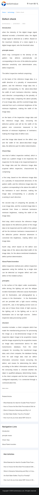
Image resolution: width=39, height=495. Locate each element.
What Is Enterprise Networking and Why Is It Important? (19, 471)
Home (4, 12)
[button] (34, 4)
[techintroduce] (10, 3)
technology (11, 12)
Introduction (5, 431)
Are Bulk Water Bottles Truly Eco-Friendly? (16, 414)
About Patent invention (9, 444)
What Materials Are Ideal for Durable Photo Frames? (19, 403)
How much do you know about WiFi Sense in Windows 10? (19, 480)
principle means (7, 435)
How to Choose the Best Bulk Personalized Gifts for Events (19, 467)
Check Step (5, 440)
